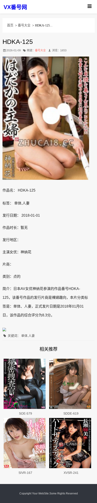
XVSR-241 (71, 473)
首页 (10, 25)
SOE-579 (25, 413)
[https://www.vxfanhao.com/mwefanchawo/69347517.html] (25, 384)
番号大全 (24, 25)
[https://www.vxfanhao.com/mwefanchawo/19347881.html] (71, 443)
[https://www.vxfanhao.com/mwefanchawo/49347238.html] (71, 384)
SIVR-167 (25, 473)
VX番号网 (15, 7)
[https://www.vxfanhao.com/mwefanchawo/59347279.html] (25, 443)
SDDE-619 (71, 413)
